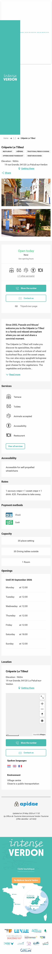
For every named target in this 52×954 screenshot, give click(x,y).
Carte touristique (26, 868)
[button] (43, 32)
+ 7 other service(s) (26, 276)
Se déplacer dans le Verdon (26, 880)
